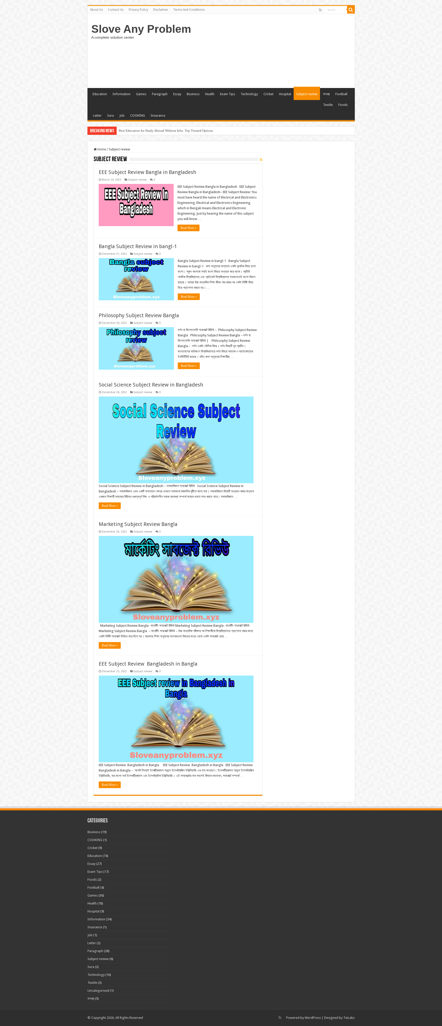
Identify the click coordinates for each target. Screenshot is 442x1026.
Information (121, 94)
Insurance (158, 115)
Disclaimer (160, 10)
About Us (96, 10)
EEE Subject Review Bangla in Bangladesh (147, 172)
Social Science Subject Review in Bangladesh (151, 385)
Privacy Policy (138, 10)
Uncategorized (98, 990)
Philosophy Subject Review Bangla (139, 315)
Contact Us (116, 10)
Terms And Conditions (189, 10)
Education (100, 94)
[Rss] (320, 10)
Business (193, 94)
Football (341, 94)
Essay (177, 94)
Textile (328, 105)
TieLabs (349, 1018)
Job (122, 115)
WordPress (313, 1018)
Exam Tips (227, 94)
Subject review (306, 94)
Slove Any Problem (141, 29)
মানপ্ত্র (326, 94)
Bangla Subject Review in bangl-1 (138, 246)
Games (141, 94)
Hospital (285, 94)
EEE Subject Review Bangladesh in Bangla (148, 664)
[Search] (351, 10)
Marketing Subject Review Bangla (138, 524)
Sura (110, 115)
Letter (97, 115)
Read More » (188, 228)
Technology (249, 94)
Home (101, 149)
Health (209, 94)
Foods (343, 105)
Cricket (268, 94)
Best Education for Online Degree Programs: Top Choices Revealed (165, 131)
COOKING (137, 115)
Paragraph (160, 94)
